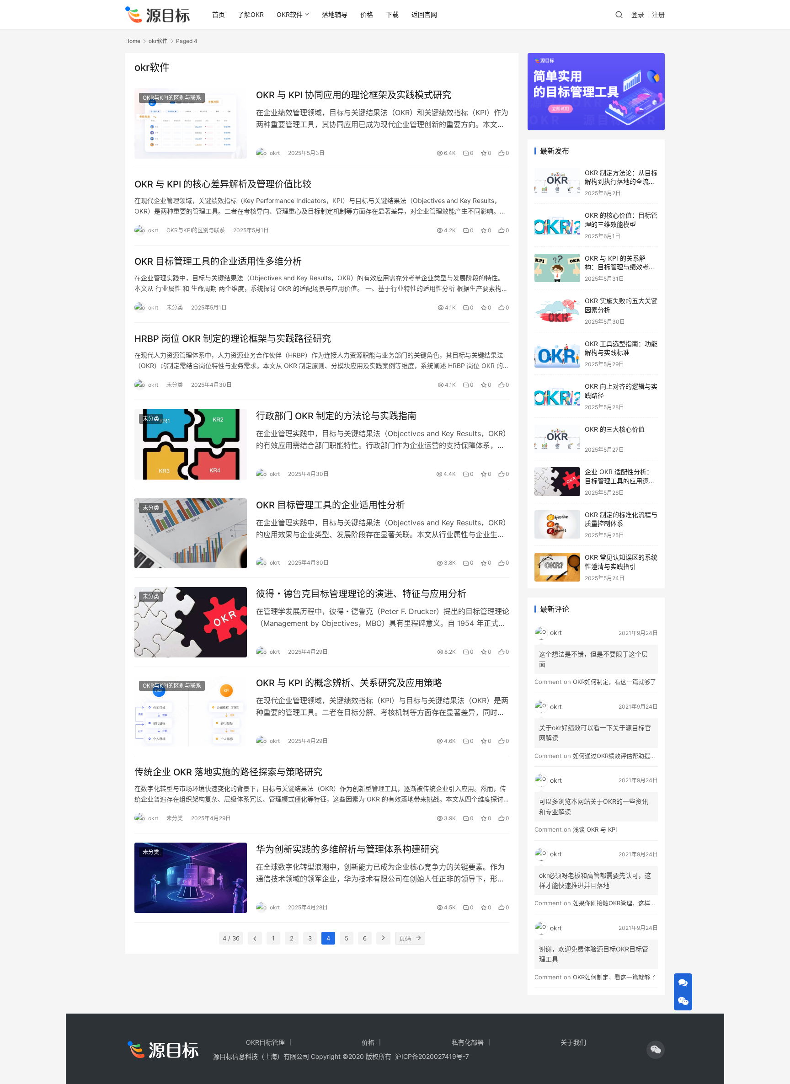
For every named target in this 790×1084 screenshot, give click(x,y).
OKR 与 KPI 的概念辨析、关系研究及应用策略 (349, 683)
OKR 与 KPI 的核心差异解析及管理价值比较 (222, 184)
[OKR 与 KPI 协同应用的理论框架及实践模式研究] (190, 123)
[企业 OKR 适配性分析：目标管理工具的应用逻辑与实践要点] (557, 481)
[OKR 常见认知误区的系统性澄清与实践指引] (557, 567)
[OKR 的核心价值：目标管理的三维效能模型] (557, 225)
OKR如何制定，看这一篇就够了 (614, 681)
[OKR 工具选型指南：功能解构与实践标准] (557, 353)
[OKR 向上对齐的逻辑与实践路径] (557, 396)
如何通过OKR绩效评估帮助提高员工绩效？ (629, 755)
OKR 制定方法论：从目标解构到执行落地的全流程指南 (621, 181)
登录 (637, 14)
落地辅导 (334, 14)
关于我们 (573, 1042)
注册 (658, 14)
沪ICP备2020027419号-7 (430, 1056)
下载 (392, 14)
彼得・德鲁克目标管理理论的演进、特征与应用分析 (361, 593)
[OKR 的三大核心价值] (557, 439)
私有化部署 (468, 1042)
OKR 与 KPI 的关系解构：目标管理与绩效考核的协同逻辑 (620, 267)
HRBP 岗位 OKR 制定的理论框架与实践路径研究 (232, 338)
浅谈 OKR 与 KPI (595, 829)
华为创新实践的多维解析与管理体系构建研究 (347, 849)
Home (132, 40)
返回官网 (424, 14)
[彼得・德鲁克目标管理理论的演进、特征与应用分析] (190, 622)
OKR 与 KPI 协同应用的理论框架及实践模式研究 (353, 95)
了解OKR (251, 14)
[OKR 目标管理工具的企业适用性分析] (190, 533)
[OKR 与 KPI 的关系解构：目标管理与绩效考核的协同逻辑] (557, 268)
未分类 (174, 307)
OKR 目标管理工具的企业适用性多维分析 (218, 261)
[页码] (418, 938)
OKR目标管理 (265, 1042)
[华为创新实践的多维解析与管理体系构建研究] (190, 878)
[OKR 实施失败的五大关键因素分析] (557, 310)
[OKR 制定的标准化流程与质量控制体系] (557, 524)
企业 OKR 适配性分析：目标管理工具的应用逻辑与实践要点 (620, 480)
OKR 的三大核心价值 (615, 429)
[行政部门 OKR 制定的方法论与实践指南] (190, 444)
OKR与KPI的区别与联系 (172, 97)
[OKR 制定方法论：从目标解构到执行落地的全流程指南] (557, 182)
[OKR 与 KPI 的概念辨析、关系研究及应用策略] (190, 711)
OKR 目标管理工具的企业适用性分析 (330, 505)
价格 (366, 14)
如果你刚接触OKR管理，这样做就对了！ (626, 903)
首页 (218, 14)
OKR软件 (290, 14)
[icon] (655, 1050)
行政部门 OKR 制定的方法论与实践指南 (336, 416)
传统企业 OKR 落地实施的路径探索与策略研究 (228, 772)
